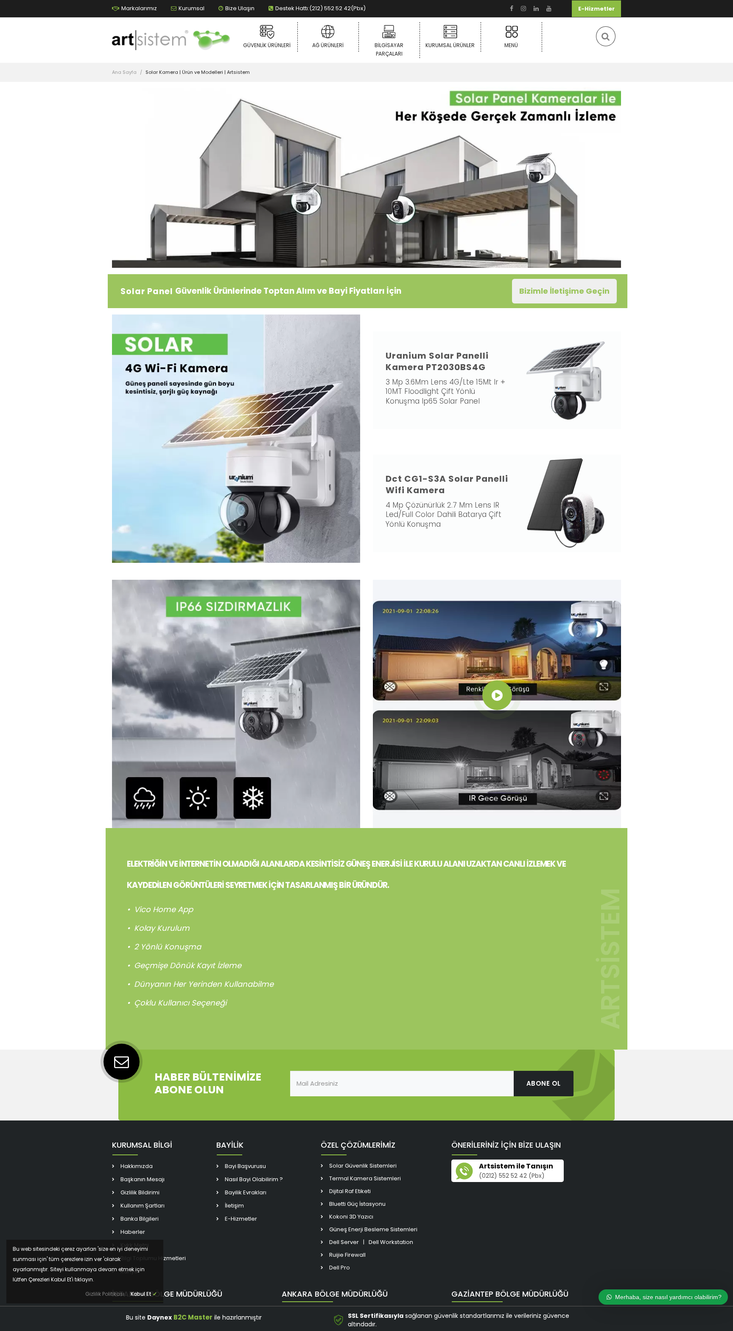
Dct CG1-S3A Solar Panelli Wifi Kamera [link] (447, 484)
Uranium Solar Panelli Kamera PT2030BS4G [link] (437, 361)
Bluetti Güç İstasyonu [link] (357, 1204)
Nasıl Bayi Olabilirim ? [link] (254, 1179)
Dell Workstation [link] (391, 1242)
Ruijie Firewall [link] (347, 1255)
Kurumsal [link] (191, 8)
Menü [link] (511, 45)
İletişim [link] (234, 1206)
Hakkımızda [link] (136, 1166)
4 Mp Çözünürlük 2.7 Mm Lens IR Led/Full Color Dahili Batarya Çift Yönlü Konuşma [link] (443, 514)
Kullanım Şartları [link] (142, 1206)
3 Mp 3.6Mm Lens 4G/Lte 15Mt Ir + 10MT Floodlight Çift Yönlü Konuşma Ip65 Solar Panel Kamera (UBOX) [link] (445, 396)
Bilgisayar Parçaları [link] (389, 49)
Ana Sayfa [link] (124, 72)
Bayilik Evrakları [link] (245, 1192)
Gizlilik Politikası (104, 1293)
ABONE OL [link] (543, 1083)
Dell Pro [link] (339, 1268)
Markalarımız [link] (139, 8)
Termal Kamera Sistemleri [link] (365, 1178)
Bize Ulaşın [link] (240, 8)
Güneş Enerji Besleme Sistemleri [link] (373, 1229)
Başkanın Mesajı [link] (142, 1179)
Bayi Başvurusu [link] (245, 1166)
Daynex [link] (159, 1317)
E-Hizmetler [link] (596, 9)
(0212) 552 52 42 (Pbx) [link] (512, 1175)
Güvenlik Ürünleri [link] (267, 45)
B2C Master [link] (193, 1317)
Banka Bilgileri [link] (139, 1219)
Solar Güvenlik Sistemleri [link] (363, 1166)
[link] (511, 9)
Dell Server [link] (344, 1242)
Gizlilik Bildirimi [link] (139, 1192)
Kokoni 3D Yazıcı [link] (351, 1217)
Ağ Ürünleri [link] (328, 45)
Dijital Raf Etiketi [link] (350, 1191)
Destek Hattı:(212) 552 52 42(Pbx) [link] (320, 8)
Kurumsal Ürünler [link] (450, 45)
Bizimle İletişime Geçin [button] (564, 291)
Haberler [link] (132, 1232)
